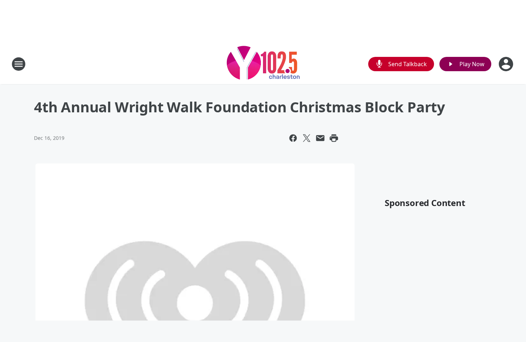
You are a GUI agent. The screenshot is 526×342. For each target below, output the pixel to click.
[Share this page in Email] (320, 138)
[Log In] (507, 64)
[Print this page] (334, 138)
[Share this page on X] (307, 138)
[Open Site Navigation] (18, 64)
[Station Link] (263, 64)
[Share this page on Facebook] (293, 138)
